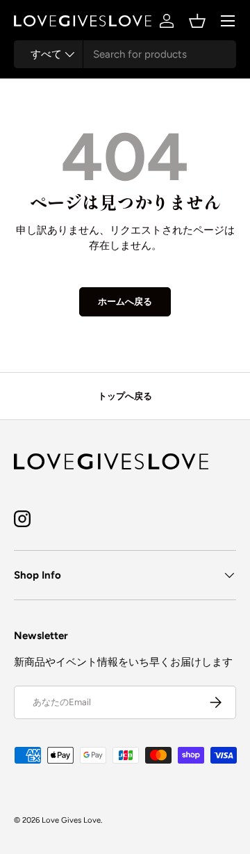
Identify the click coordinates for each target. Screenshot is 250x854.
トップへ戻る (125, 395)
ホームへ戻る (125, 301)
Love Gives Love (71, 820)
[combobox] (125, 54)
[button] (197, 21)
